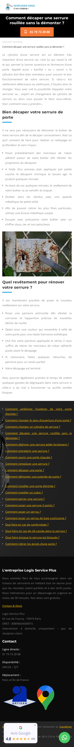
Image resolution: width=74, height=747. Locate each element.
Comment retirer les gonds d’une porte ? (31, 544)
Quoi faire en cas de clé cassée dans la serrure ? (36, 531)
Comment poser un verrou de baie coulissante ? (35, 518)
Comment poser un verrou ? (23, 511)
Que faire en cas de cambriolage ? (27, 524)
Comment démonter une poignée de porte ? (33, 476)
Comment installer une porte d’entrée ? (30, 486)
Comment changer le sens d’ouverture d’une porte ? (38, 420)
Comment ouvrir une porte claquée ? (28, 457)
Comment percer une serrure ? (25, 499)
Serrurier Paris (10, 41)
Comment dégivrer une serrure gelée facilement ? (37, 444)
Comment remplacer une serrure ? (27, 464)
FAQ (20, 41)
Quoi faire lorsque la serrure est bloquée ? (32, 537)
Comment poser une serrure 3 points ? (29, 505)
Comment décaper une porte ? (24, 470)
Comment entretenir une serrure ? (27, 451)
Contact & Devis (12, 606)
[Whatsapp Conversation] (64, 737)
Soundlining (65, 726)
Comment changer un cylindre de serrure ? (32, 426)
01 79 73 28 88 (39, 32)
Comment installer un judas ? (24, 492)
